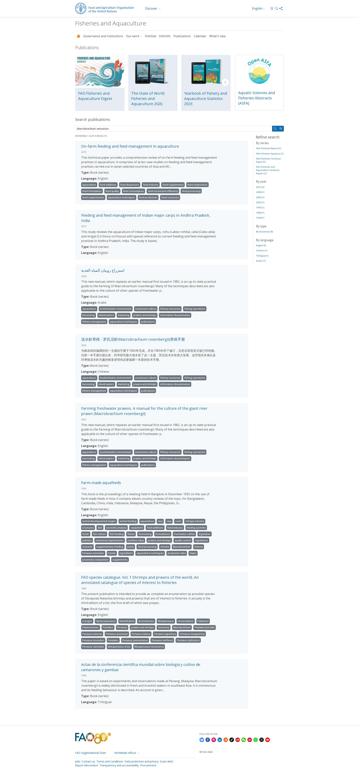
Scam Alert (166, 761)
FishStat (150, 36)
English (257, 8)
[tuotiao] (237, 740)
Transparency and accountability (119, 765)
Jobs (77, 761)
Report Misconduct (86, 765)
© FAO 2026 (206, 752)
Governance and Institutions (103, 36)
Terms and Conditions (109, 761)
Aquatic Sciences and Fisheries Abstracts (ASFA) (256, 98)
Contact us (88, 761)
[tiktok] (231, 740)
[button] (276, 8)
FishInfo (165, 36)
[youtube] (267, 740)
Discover (151, 8)
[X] (261, 740)
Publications (182, 36)
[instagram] (213, 740)
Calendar (200, 36)
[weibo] (249, 740)
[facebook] (207, 740)
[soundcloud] (225, 740)
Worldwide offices (125, 753)
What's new (217, 36)
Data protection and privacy (141, 761)
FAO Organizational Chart (90, 753)
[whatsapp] (255, 740)
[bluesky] (202, 740)
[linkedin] (219, 740)
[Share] (280, 8)
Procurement (148, 765)
